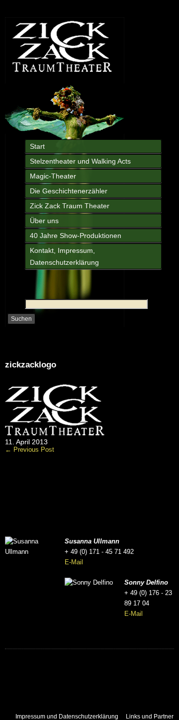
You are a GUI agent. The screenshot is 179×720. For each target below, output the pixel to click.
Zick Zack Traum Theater (69, 206)
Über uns (44, 221)
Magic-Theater (53, 176)
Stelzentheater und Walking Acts (80, 161)
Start (37, 146)
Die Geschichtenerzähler (68, 191)
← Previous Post (29, 449)
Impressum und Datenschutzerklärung (66, 716)
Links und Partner (150, 716)
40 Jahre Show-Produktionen (75, 236)
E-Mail (74, 562)
